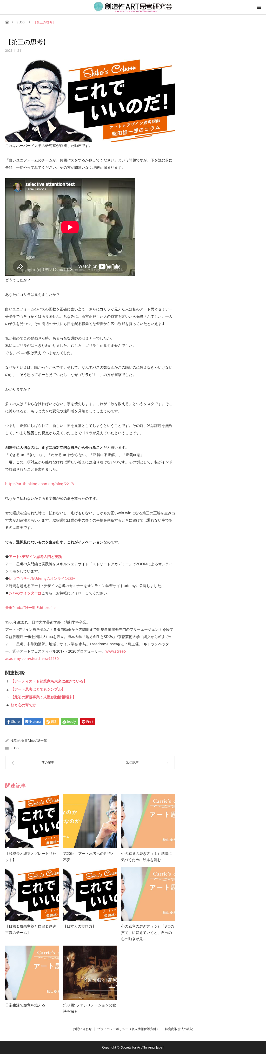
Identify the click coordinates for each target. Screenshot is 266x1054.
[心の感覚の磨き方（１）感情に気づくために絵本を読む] (148, 821)
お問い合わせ (82, 1029)
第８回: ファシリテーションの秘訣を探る (89, 1008)
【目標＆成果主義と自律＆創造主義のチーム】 (30, 929)
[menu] (258, 7)
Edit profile (46, 607)
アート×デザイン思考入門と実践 (35, 556)
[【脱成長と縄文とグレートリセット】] (32, 821)
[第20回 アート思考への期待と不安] (90, 821)
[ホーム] (7, 22)
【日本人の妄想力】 (79, 926)
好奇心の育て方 (23, 704)
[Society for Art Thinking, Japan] (133, 7)
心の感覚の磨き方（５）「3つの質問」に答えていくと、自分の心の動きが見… (147, 932)
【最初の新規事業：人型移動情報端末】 (43, 696)
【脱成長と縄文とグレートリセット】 (30, 856)
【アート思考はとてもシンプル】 (38, 689)
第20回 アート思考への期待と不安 (89, 856)
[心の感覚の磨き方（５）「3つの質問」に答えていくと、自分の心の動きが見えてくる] (148, 894)
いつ (12, 578)
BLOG (20, 22)
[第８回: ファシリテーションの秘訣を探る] (90, 973)
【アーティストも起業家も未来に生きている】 (49, 681)
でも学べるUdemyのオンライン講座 (46, 578)
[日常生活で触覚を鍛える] (32, 973)
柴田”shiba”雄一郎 (20, 607)
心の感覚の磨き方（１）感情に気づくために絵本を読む (146, 856)
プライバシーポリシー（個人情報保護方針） (128, 1029)
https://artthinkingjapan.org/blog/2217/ (39, 483)
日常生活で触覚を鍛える (25, 1005)
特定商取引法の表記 (179, 1029)
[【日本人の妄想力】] (90, 894)
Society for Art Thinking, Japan (142, 1047)
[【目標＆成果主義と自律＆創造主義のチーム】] (32, 894)
